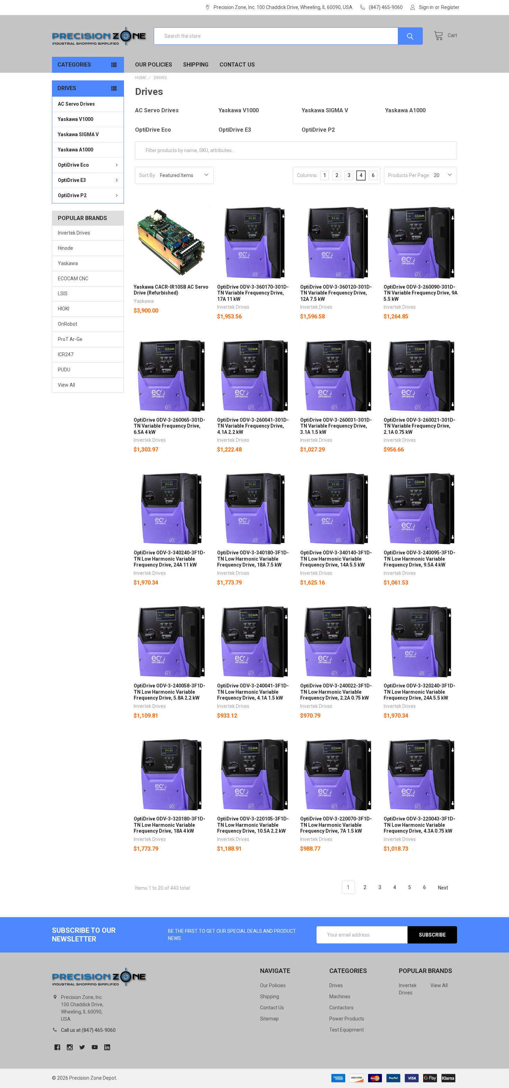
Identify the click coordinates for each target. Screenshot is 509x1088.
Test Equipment (346, 1030)
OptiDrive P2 (72, 195)
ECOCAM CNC (73, 278)
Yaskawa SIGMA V (78, 134)
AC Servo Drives (76, 104)
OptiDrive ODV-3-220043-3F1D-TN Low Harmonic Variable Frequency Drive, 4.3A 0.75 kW (419, 825)
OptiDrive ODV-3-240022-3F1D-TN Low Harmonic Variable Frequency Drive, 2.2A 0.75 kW (336, 692)
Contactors (341, 1007)
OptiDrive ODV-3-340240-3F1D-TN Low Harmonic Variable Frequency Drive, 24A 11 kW (169, 559)
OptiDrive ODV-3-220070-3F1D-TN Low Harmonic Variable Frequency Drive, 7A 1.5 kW (336, 825)
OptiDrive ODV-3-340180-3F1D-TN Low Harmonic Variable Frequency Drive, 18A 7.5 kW (253, 559)
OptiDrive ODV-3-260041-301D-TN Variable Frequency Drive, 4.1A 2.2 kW (253, 426)
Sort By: (147, 175)
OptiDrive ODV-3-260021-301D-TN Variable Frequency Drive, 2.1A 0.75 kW (419, 426)
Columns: (307, 175)
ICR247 (65, 354)
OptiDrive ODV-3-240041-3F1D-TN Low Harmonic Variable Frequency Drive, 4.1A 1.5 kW (253, 692)
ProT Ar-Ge (70, 339)
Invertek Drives (74, 233)
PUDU (64, 369)
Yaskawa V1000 (75, 119)
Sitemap (269, 1018)
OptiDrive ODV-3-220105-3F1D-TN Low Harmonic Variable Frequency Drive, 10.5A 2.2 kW (253, 825)
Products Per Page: (409, 175)
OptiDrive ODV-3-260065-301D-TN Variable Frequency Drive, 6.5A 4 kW (169, 426)
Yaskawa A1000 (75, 149)
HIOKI (63, 309)
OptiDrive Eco (73, 165)
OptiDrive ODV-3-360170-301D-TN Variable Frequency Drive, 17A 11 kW (253, 293)
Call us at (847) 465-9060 (88, 1030)
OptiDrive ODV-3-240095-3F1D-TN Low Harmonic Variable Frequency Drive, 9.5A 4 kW (419, 559)
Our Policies (153, 64)
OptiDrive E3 (72, 180)
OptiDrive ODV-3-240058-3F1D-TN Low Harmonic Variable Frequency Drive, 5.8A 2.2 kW (169, 692)
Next (443, 887)
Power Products (346, 1018)
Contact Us (237, 64)
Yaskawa (68, 263)
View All (66, 385)
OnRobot (67, 324)
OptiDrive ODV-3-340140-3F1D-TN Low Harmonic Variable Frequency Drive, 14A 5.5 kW (336, 559)
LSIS (63, 293)
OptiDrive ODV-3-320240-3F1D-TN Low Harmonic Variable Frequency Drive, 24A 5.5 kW (419, 692)
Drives (336, 985)
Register (450, 7)
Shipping (195, 64)
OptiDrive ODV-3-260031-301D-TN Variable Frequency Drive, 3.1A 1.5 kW (336, 426)
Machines (339, 996)
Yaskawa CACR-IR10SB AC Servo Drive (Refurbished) (171, 290)
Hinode (65, 248)
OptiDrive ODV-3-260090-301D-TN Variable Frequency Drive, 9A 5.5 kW (420, 293)
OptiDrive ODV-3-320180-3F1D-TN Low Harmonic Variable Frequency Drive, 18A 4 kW (169, 825)
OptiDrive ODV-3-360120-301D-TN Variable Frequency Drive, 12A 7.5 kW (336, 293)
